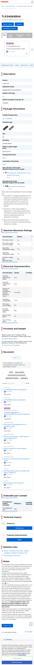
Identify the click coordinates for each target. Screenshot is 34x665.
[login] (31, 624)
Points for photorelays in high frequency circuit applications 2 (16, 437)
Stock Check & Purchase (11, 345)
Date (26, 383)
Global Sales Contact (10, 338)
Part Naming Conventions (12, 555)
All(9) (11, 372)
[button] (32, 2)
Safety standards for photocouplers (15, 448)
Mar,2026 (7, 477)
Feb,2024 (7, 431)
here (7, 583)
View (4, 158)
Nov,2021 (7, 443)
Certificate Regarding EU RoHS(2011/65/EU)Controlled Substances (17, 413)
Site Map (29, 631)
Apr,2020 (7, 487)
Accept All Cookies (17, 662)
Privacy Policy (22, 654)
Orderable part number (7, 65)
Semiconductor (10, 6)
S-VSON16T (8, 118)
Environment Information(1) (16, 375)
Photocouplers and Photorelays (14, 483)
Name (3, 383)
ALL (4, 35)
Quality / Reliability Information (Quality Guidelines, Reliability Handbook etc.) (16, 552)
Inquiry (17, 65)
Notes (31, 65)
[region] (17, 652)
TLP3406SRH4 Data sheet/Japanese (15, 389)
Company (8, 639)
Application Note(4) (12, 378)
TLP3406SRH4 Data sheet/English (14, 400)
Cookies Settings (17, 658)
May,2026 (7, 394)
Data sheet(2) (19, 372)
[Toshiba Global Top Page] (4, 2)
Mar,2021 (7, 453)
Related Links (24, 65)
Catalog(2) (24, 378)
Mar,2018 (7, 465)
